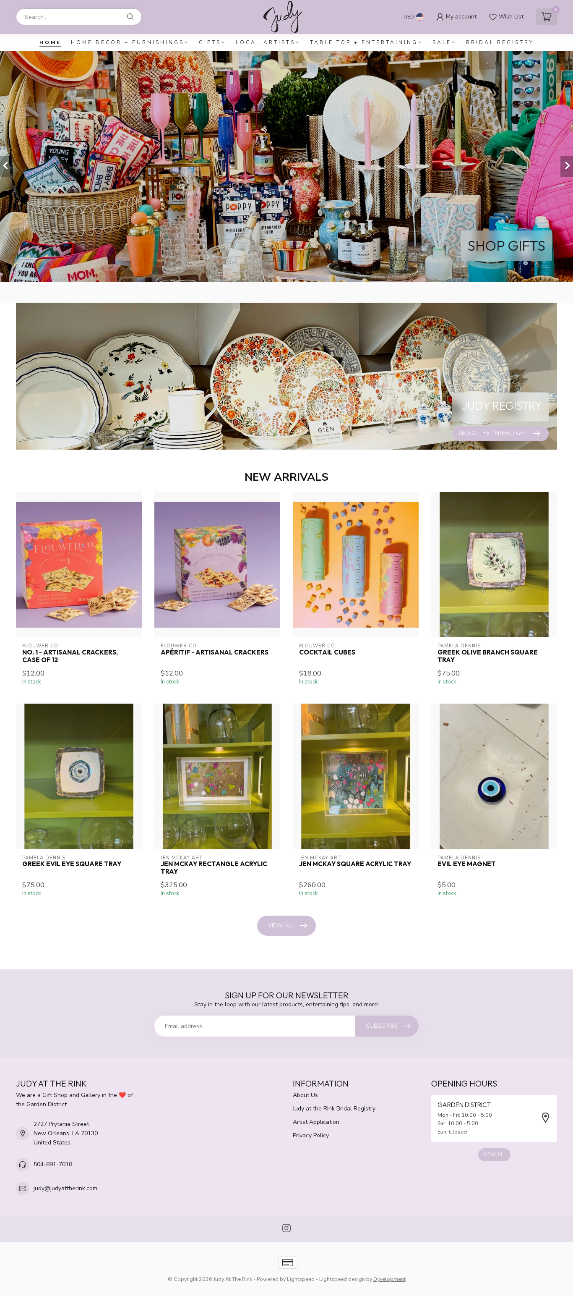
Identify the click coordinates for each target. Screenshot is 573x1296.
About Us (305, 1095)
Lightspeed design (342, 1279)
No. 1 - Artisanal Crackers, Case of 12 (70, 656)
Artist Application (316, 1122)
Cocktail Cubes (327, 652)
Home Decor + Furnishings (127, 42)
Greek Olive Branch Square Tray (488, 656)
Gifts (210, 42)
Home (50, 42)
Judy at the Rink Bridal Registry (334, 1109)
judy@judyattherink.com (65, 1188)
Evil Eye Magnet (467, 864)
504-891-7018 (53, 1164)
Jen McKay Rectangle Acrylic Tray (214, 867)
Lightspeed (301, 1279)
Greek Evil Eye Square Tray (71, 864)
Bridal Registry (500, 42)
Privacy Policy (311, 1135)
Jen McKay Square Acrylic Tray (355, 864)
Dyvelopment (389, 1279)
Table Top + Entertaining (364, 42)
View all (281, 925)
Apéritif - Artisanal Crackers (214, 652)
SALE (441, 42)
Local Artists (265, 42)
